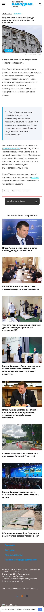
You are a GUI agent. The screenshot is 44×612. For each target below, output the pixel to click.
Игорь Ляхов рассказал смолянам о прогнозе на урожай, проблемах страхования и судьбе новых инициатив (20, 414)
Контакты (9, 550)
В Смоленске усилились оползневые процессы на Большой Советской (20, 454)
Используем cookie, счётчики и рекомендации (19, 609)
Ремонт (6, 191)
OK (40, 609)
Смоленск (16, 191)
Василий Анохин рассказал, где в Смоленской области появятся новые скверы (21, 495)
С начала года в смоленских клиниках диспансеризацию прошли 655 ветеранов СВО (21, 327)
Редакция (10, 545)
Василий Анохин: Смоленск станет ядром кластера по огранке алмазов (20, 287)
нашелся (35, 177)
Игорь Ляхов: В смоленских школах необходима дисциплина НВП (19, 249)
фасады (26, 191)
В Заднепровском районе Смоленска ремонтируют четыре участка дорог (20, 534)
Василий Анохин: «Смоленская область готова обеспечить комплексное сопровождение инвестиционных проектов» (21, 370)
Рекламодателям (13, 555)
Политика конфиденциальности (21, 559)
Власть (8, 50)
